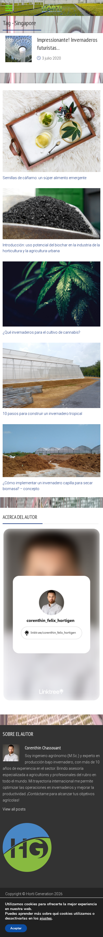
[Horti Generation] (51, 7)
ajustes (46, 918)
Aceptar (16, 928)
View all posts (14, 809)
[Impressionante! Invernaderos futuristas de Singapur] (18, 49)
